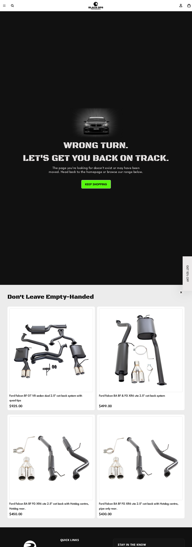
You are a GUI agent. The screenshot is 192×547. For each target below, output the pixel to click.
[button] (187, 273)
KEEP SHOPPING (96, 184)
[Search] (12, 6)
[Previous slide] (15, 350)
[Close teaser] (181, 292)
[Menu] (4, 5)
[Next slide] (87, 350)
